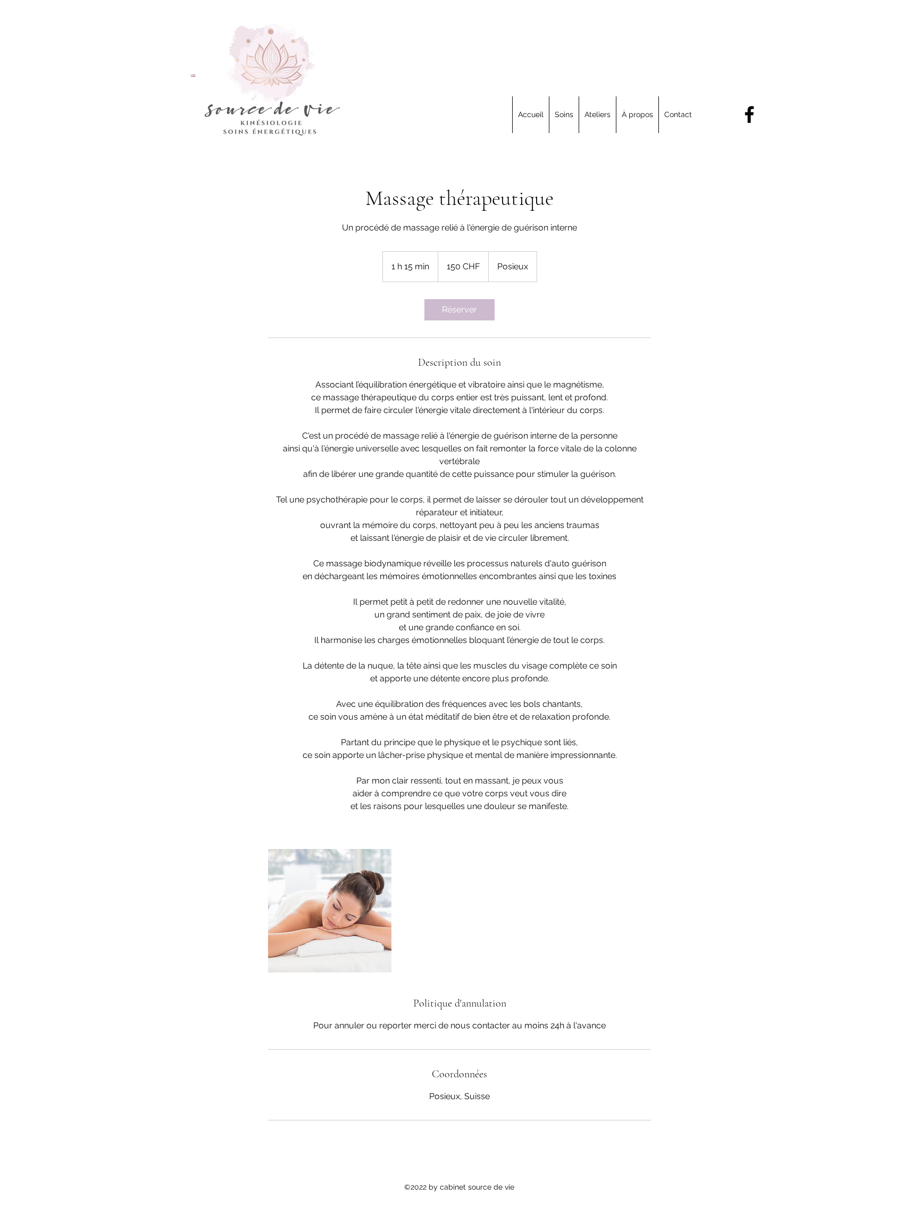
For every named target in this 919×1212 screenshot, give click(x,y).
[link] (459, 309)
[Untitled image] (329, 910)
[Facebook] (749, 114)
